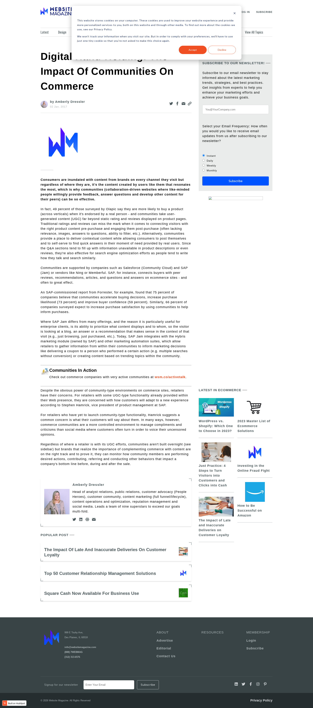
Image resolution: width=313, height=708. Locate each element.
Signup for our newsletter (61, 684)
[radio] (235, 155)
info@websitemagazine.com (80, 647)
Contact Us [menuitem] (166, 656)
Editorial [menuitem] (163, 648)
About (162, 632)
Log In (245, 12)
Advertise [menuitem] (164, 640)
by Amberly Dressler (67, 102)
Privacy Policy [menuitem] (261, 700)
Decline (222, 49)
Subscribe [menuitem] (255, 648)
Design (62, 32)
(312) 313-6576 (72, 657)
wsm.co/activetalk (170, 377)
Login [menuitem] (251, 640)
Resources (212, 632)
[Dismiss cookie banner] (234, 13)
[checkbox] (235, 163)
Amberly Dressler (88, 485)
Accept (193, 49)
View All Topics (254, 32)
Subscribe (264, 12)
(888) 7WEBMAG (73, 652)
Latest (45, 32)
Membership (257, 632)
